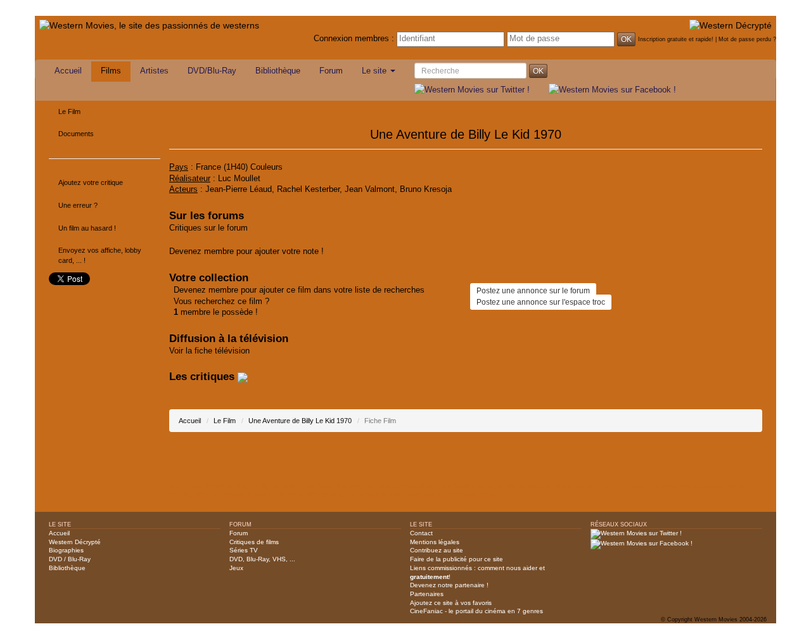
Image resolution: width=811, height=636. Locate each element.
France (208, 167)
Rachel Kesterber (308, 189)
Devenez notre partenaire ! (449, 585)
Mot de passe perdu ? (747, 39)
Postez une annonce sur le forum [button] (533, 290)
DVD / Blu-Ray (70, 559)
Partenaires (427, 593)
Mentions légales (434, 541)
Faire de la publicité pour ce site (456, 559)
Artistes (154, 70)
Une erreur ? (78, 205)
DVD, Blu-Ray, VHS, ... (262, 559)
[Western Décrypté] (730, 25)
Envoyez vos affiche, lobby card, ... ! (99, 255)
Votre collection (208, 278)
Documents (76, 133)
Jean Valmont (370, 189)
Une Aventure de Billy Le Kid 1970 (300, 420)
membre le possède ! (216, 312)
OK (626, 39)
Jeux (236, 567)
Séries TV (243, 550)
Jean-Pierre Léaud (238, 189)
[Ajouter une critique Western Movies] (243, 377)
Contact (421, 533)
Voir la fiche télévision (209, 351)
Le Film (69, 111)
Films (111, 70)
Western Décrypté (75, 541)
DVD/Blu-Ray (212, 70)
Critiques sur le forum (208, 228)
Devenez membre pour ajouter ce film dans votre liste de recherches (299, 290)
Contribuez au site (436, 550)
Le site (375, 70)
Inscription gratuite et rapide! (675, 39)
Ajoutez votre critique (90, 182)
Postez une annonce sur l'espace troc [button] (540, 302)
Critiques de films (254, 541)
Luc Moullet (239, 178)
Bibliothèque (277, 70)
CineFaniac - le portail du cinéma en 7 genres (476, 610)
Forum (331, 70)
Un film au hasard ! (87, 228)
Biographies (66, 550)
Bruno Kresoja (426, 189)
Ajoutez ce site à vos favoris (451, 602)
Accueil (68, 70)
